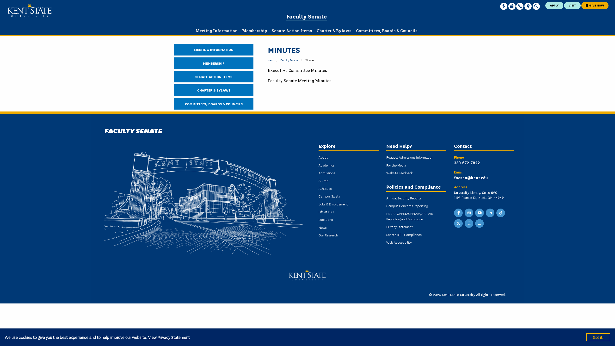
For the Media (396, 165)
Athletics (325, 188)
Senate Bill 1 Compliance (404, 234)
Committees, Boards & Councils (214, 103)
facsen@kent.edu (471, 177)
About (323, 157)
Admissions (327, 172)
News (322, 227)
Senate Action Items (213, 76)
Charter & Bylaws (213, 90)
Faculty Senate (306, 16)
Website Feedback (399, 172)
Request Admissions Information (409, 157)
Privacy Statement (399, 226)
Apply (554, 5)
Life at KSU (326, 211)
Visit (572, 5)
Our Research (328, 235)
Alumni (324, 180)
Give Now (596, 5)
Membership (214, 63)
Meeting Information (214, 49)
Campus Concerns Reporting (407, 205)
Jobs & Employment (333, 204)
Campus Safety (329, 196)
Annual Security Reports (403, 198)
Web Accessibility (399, 242)
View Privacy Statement (169, 337)
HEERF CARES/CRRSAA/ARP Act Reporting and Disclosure (409, 216)
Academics (326, 165)
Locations (326, 219)
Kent (270, 60)
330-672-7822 (467, 162)
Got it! (598, 337)
